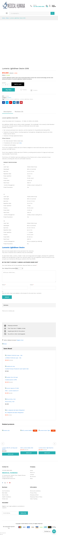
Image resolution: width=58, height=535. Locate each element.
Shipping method (34, 494)
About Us (32, 472)
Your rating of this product (8, 268)
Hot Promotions (6, 490)
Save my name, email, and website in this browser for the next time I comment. (22, 293)
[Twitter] (5, 483)
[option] (10, 444)
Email (32, 284)
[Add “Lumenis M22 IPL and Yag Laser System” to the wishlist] (12, 445)
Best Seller (4, 492)
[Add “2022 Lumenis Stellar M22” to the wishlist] (30, 445)
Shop (7, 18)
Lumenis (9, 97)
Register (54, 6)
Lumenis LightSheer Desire (26, 99)
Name (4, 284)
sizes (20, 142)
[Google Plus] (7, 483)
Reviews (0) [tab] (19, 111)
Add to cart (17, 84)
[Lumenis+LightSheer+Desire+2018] (7, 102)
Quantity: (4, 82)
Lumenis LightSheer (14, 99)
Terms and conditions (35, 490)
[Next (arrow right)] (2, 534)
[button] (34, 90)
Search (52, 13)
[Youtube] (10, 483)
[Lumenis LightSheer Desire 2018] (3, 102)
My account (33, 476)
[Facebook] (2, 483)
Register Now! (20, 340)
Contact (32, 474)
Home (3, 18)
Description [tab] (8, 111)
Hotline (35, 5)
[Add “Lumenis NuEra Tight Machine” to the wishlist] (48, 445)
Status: (4, 75)
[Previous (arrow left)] (0, 534)
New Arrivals (5, 494)
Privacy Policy (33, 492)
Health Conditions (6, 496)
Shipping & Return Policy (36, 496)
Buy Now (8, 89)
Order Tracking (33, 498)
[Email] (54, 531)
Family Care (5, 498)
